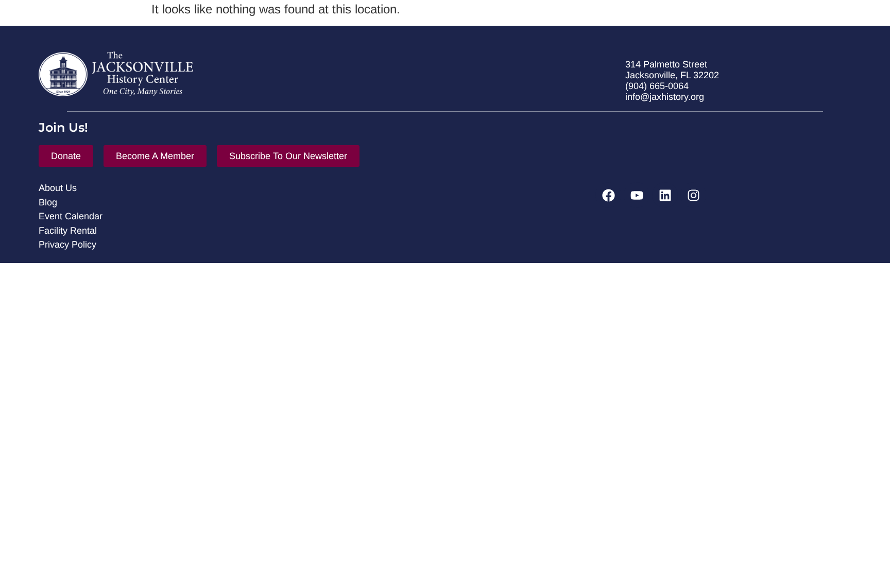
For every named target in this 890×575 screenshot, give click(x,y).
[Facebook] (608, 195)
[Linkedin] (665, 195)
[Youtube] (636, 195)
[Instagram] (693, 195)
